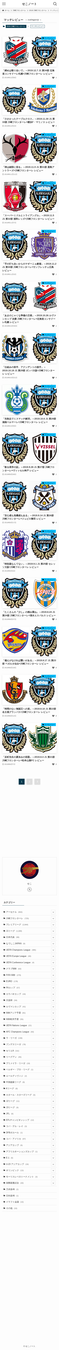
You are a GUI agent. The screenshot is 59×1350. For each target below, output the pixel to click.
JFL (9, 1113)
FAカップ (13, 987)
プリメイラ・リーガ (18, 1063)
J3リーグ (12, 1107)
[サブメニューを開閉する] (53, 912)
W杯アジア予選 (16, 1013)
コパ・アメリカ (16, 1139)
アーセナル (14, 912)
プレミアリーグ (17, 924)
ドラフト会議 (15, 1202)
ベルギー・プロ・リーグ (19, 1069)
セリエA (12, 1050)
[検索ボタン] (55, 4)
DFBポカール (14, 1132)
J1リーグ (14, 931)
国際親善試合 (15, 1183)
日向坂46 (12, 1195)
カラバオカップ (16, 994)
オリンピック (15, 1170)
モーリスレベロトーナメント (22, 1176)
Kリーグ (12, 1088)
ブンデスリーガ (16, 1044)
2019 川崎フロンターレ (16, 26)
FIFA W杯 (13, 975)
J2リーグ (13, 1101)
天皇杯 (11, 1000)
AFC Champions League (20, 1032)
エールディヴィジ (16, 1076)
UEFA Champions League (21, 950)
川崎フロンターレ (17, 918)
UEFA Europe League (18, 956)
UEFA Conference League (20, 962)
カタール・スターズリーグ (20, 1095)
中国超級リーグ (15, 1082)
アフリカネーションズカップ (22, 1151)
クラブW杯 (13, 968)
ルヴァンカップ (16, 1006)
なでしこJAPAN (15, 943)
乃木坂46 (12, 1189)
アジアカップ (14, 1145)
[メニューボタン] (4, 4)
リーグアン (13, 1057)
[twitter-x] (29, 889)
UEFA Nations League (19, 1025)
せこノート (29, 3)
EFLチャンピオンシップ (20, 1120)
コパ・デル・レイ (16, 1126)
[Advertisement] (29, 823)
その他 (11, 1208)
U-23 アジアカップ (17, 1164)
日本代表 (12, 937)
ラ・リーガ (14, 1038)
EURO (12, 981)
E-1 (9, 1158)
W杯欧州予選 (14, 1019)
